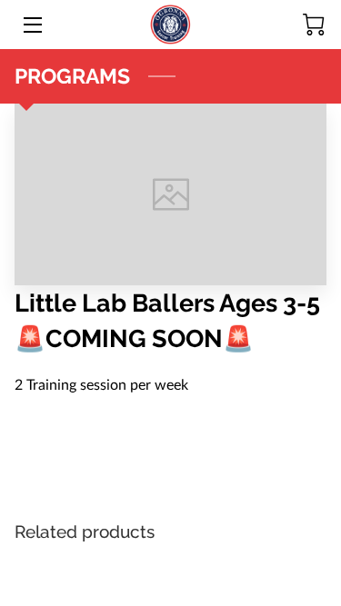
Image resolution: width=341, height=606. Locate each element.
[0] (314, 24)
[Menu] (31, 25)
